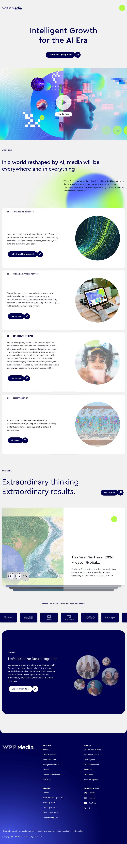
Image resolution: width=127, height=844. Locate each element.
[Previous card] (11, 576)
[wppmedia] (12, 8)
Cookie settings (77, 831)
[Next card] (18, 576)
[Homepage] (18, 747)
